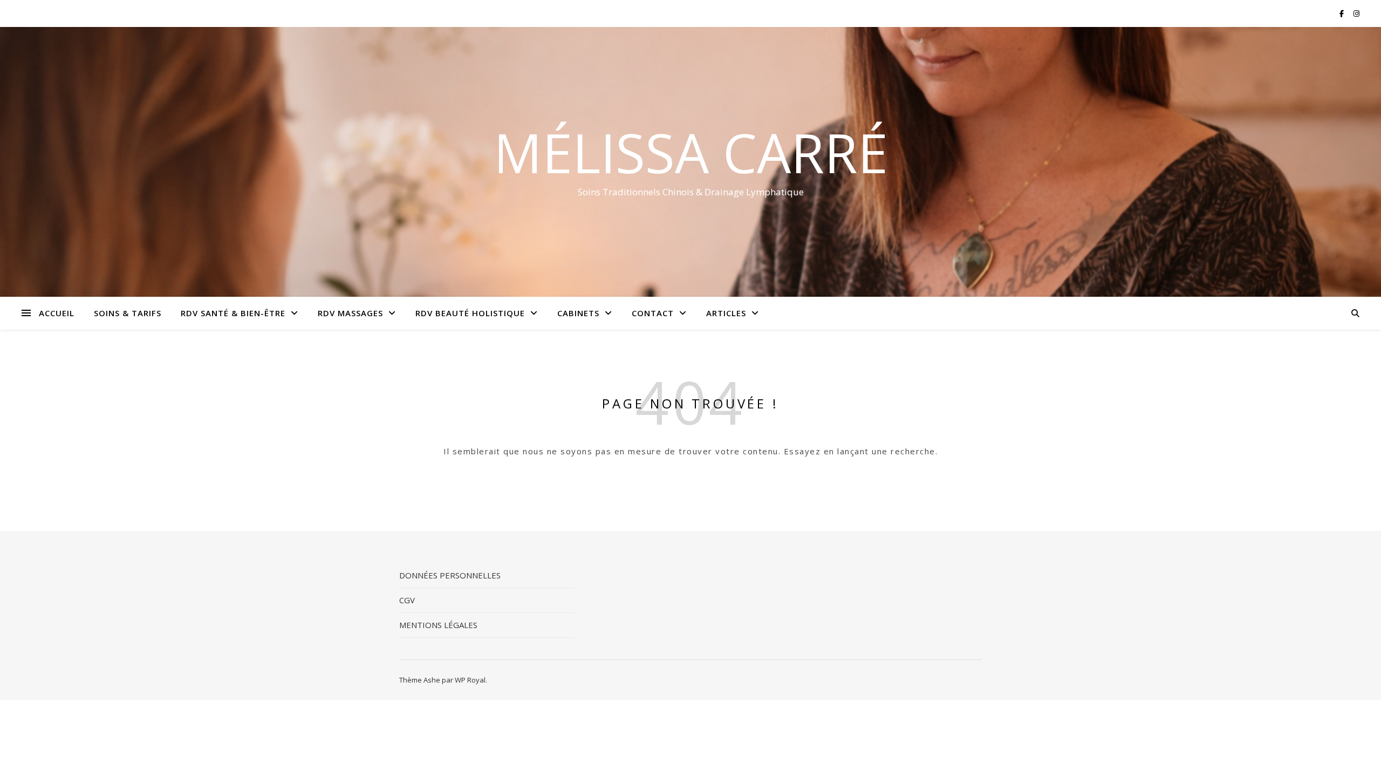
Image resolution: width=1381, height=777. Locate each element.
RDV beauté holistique (470, 313)
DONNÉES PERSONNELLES (450, 575)
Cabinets (578, 313)
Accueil (56, 313)
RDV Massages (350, 313)
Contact (653, 313)
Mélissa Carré (691, 152)
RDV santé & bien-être (233, 313)
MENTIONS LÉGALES (438, 624)
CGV (407, 600)
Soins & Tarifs (127, 313)
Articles (726, 313)
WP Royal (470, 680)
